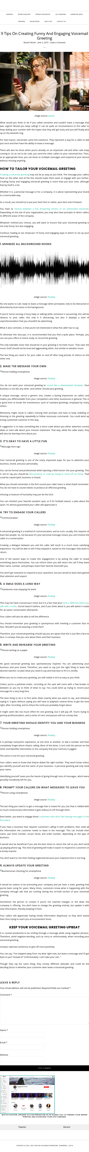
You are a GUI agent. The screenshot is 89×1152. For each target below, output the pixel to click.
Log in (70, 1145)
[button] (71, 19)
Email (3, 1042)
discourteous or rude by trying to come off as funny (56, 473)
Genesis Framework (50, 1145)
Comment (6, 994)
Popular (22, 1127)
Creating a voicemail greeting (14, 174)
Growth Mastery (44, 6)
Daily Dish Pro (35, 1145)
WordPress (63, 1145)
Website (4, 1054)
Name (4, 1030)
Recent (66, 1127)
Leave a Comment (57, 42)
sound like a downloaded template (65, 385)
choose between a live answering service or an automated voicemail (51, 208)
